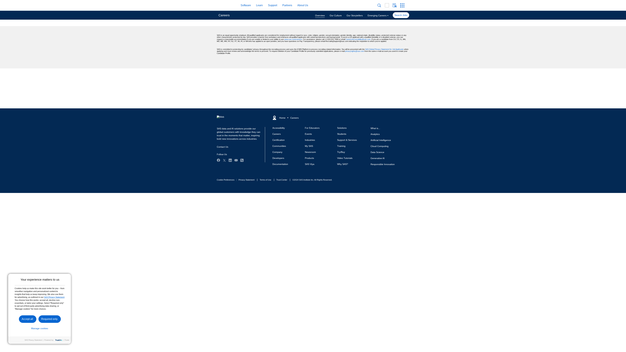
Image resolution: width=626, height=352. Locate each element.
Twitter (224, 160)
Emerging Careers (377, 15)
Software (246, 5)
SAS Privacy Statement (54, 297)
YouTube (236, 160)
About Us (302, 5)
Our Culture (336, 15)
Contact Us (395, 5)
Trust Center (281, 180)
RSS (242, 160)
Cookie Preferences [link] (225, 180)
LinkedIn (230, 160)
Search (379, 5)
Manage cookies (39, 328)
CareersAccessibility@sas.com (358, 39)
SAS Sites (402, 5)
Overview (320, 15)
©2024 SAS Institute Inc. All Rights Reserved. (312, 180)
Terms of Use (265, 180)
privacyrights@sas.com (354, 51)
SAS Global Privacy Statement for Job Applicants (384, 49)
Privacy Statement (246, 180)
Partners (287, 5)
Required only (49, 319)
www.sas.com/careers (293, 39)
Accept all (27, 319)
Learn (259, 5)
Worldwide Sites (387, 5)
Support (272, 5)
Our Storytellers (355, 15)
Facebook (218, 160)
